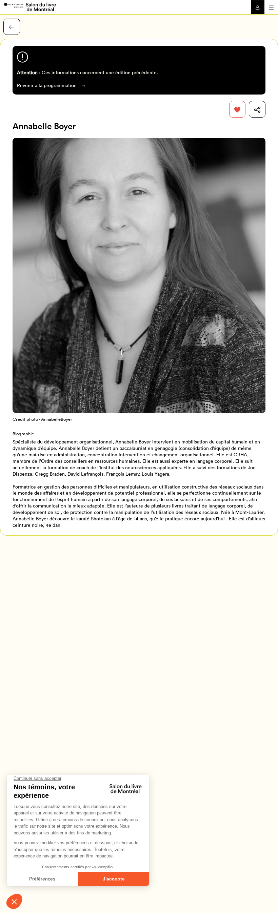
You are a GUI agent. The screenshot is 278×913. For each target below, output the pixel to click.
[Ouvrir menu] (271, 7)
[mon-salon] (29, 6)
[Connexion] (257, 7)
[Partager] (257, 109)
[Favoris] (237, 109)
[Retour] (11, 27)
